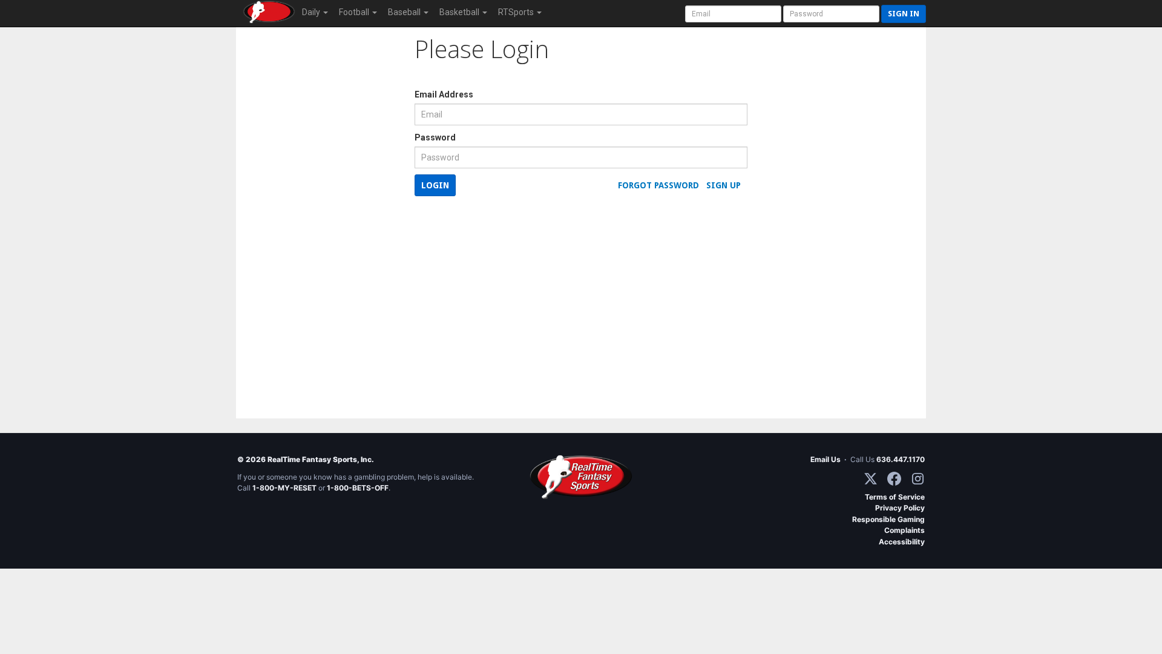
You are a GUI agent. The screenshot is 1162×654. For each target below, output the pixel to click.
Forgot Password (658, 185)
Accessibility (902, 541)
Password (435, 137)
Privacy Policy (900, 507)
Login (435, 185)
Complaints (904, 530)
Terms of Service (895, 496)
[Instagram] (918, 479)
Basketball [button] (460, 12)
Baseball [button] (405, 12)
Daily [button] (312, 12)
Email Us (825, 459)
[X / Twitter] (871, 479)
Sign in (903, 13)
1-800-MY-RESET (284, 487)
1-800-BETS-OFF (358, 487)
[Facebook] (894, 479)
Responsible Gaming (888, 519)
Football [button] (355, 12)
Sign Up (723, 185)
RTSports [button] (517, 12)
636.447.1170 (900, 459)
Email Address (444, 94)
